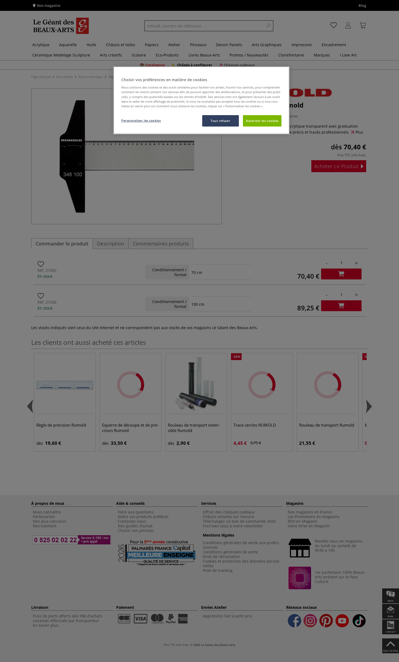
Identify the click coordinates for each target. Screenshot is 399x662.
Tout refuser (220, 121)
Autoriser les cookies (262, 121)
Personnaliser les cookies (141, 120)
